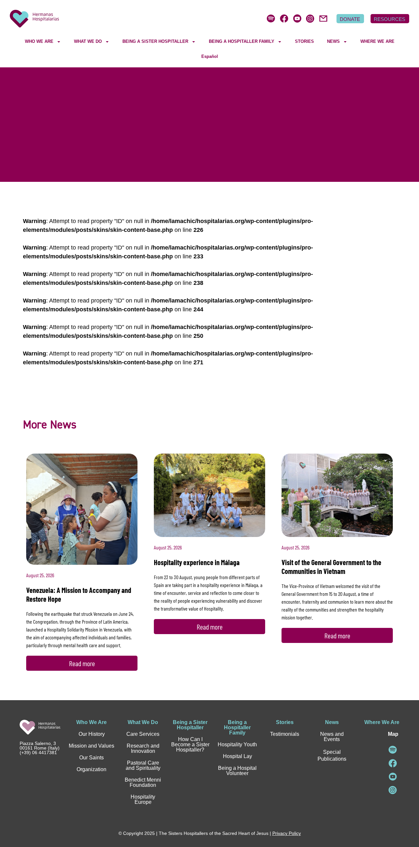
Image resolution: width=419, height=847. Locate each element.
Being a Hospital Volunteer (237, 770)
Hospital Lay (237, 756)
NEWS (333, 41)
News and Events (332, 736)
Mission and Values (91, 746)
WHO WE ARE (39, 41)
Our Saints (91, 757)
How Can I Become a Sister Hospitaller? (190, 744)
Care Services (142, 734)
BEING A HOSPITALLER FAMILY (241, 41)
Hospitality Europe (143, 799)
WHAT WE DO (88, 41)
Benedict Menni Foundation (143, 782)
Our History (92, 734)
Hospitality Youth (237, 744)
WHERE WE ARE (377, 41)
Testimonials (284, 734)
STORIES (304, 41)
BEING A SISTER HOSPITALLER (155, 41)
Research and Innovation (143, 748)
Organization (91, 769)
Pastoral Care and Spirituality (143, 765)
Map (393, 734)
